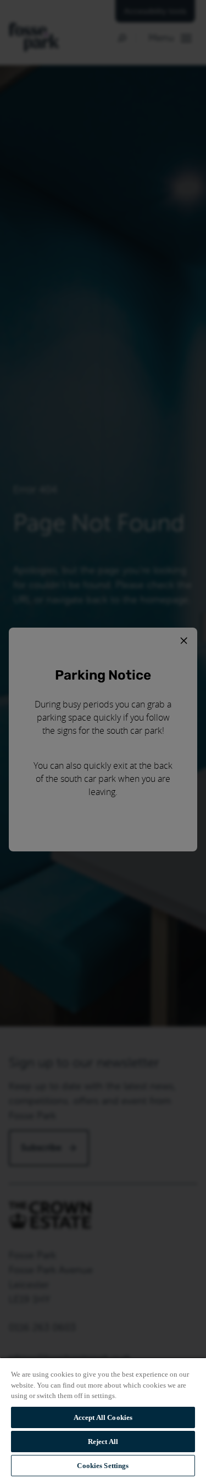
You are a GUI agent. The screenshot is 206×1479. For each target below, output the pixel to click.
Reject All (103, 1441)
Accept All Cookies (103, 1417)
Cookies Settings (103, 1465)
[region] (103, 1418)
